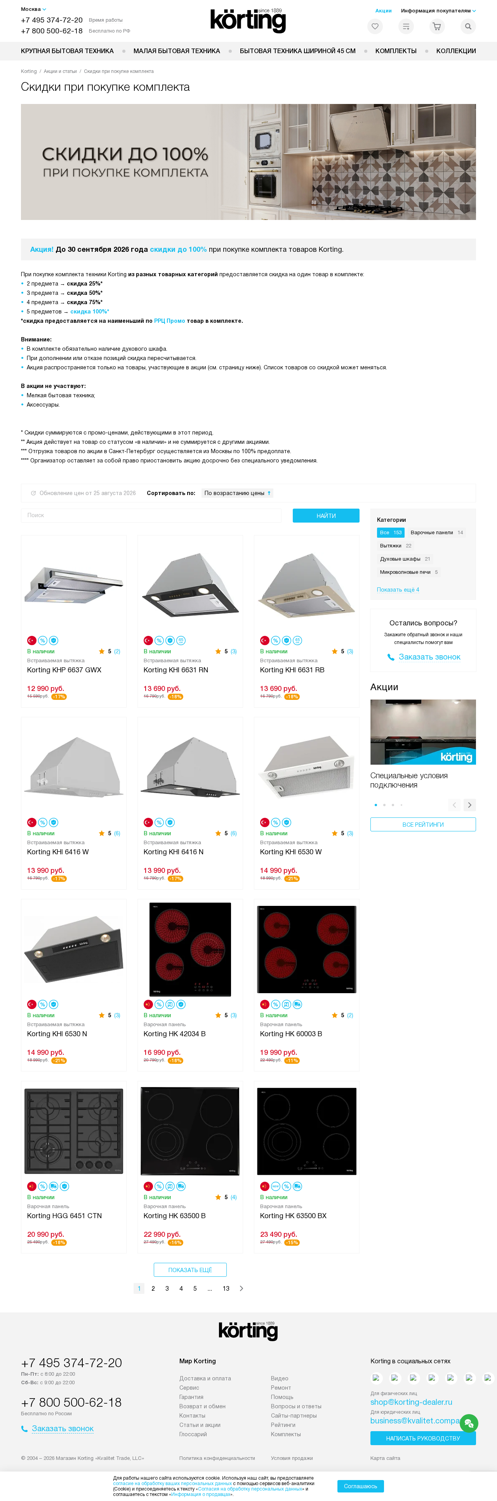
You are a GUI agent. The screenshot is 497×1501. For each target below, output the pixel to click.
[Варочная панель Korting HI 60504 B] (470, 1378)
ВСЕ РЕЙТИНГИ (423, 825)
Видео (279, 1378)
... (209, 1288)
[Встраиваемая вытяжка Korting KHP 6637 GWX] (73, 585)
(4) (234, 1197)
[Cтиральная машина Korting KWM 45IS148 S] (414, 1378)
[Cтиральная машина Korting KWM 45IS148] (395, 1378)
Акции (383, 11)
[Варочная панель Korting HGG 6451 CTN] (73, 1131)
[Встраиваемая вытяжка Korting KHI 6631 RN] (190, 585)
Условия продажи (292, 1458)
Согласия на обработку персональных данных (250, 1489)
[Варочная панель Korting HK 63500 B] (190, 1131)
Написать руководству (423, 1438)
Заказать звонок (430, 657)
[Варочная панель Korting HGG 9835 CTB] (451, 1378)
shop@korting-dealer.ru (411, 1402)
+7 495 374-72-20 (52, 20)
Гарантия (191, 1397)
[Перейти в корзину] (437, 26)
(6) (117, 833)
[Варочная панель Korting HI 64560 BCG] (488, 1378)
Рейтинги (283, 1425)
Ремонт (281, 1388)
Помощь (282, 1397)
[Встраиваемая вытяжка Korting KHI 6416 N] (190, 767)
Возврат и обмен (202, 1406)
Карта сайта (385, 1458)
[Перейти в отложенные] (375, 26)
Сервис (189, 1388)
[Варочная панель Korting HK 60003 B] (306, 949)
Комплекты (396, 51)
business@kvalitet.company (419, 1420)
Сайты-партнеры (294, 1416)
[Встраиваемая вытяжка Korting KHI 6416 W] (73, 767)
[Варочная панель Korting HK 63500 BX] (306, 1131)
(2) (117, 651)
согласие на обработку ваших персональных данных (172, 1483)
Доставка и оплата (205, 1378)
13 (225, 1288)
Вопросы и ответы (296, 1406)
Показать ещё (190, 1270)
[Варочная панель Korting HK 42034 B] (190, 949)
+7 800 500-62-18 (52, 31)
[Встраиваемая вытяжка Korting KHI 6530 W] (306, 767)
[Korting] (248, 21)
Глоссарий (193, 1434)
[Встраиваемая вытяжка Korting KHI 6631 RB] (306, 585)
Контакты (192, 1416)
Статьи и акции (200, 1425)
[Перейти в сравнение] (406, 26)
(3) (234, 651)
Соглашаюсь (360, 1486)
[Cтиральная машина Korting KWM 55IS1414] (432, 1378)
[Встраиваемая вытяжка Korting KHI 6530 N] (73, 949)
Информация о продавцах (200, 1494)
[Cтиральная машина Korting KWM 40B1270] (376, 1378)
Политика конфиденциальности (217, 1458)
